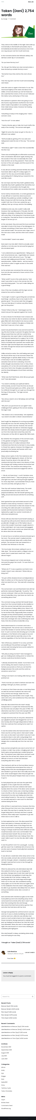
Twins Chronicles (6, 1091)
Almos (3, 1067)
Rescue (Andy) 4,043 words (10, 1009)
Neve (10, 1118)
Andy (3, 1070)
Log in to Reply (30, 952)
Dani (2, 1079)
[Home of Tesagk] (3, 1)
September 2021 (6, 1050)
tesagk (5, 19)
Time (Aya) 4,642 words (9, 1018)
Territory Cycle (6, 1088)
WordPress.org (6, 1108)
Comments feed (6, 1105)
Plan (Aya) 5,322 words (8, 1012)
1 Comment (12, 19)
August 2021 (5, 1053)
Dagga (3, 1076)
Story (3, 1085)
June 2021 (4, 1059)
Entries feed (5, 1102)
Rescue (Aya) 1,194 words (9, 1006)
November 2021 (6, 1047)
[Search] (33, 996)
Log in (3, 1099)
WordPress (24, 1118)
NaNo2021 (4, 1082)
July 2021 (4, 1056)
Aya (2, 1073)
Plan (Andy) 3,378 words (9, 1015)
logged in (15, 976)
